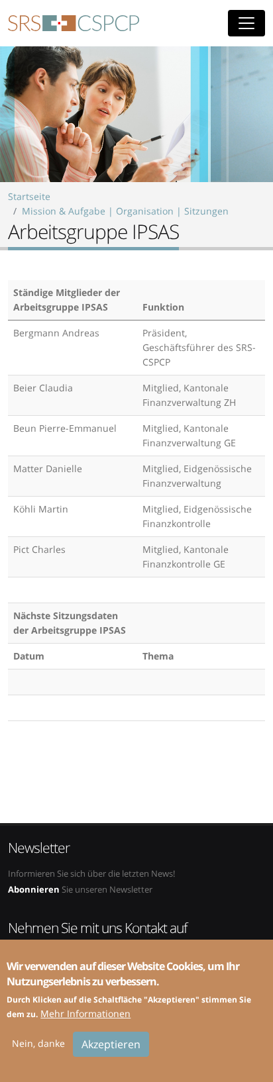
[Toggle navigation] (246, 23)
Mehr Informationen (85, 1013)
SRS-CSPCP (73, 23)
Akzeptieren (111, 1044)
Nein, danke (38, 1043)
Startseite (29, 196)
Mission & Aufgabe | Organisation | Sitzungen (125, 211)
